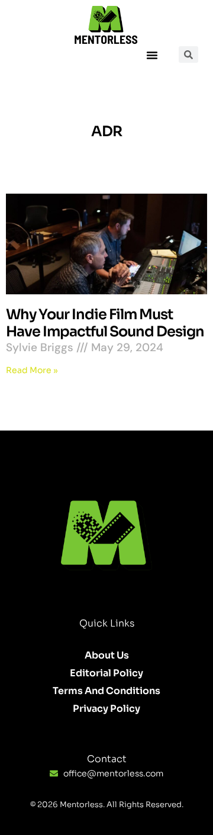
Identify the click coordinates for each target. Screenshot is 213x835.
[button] (152, 55)
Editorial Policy (106, 673)
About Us (107, 655)
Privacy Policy (106, 708)
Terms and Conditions (106, 691)
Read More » (32, 370)
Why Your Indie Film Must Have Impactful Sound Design (105, 323)
